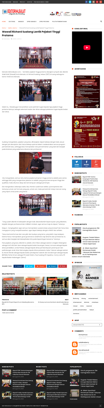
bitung (84, 298)
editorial (12, 21)
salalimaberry (84, 342)
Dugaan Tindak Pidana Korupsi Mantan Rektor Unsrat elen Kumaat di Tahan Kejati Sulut (91, 240)
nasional (89, 306)
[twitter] (90, 2)
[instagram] (93, 2)
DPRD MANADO (32, 21)
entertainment (93, 298)
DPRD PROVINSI (44, 21)
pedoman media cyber (41, 2)
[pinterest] (97, 2)
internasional (77, 302)
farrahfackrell (84, 350)
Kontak (29, 2)
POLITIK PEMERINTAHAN (59, 21)
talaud (91, 310)
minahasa (95, 302)
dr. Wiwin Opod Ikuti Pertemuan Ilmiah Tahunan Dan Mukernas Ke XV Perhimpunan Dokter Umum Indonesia (86, 252)
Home (4, 21)
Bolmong (76, 298)
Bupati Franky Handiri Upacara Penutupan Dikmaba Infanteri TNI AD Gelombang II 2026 (57, 288)
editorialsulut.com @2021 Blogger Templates (17, 406)
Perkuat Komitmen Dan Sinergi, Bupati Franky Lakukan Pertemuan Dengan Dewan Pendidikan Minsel (34, 287)
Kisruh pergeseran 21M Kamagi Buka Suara (91, 229)
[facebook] (86, 2)
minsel (75, 306)
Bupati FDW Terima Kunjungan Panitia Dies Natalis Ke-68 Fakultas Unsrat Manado (12, 288)
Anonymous (83, 335)
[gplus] (100, 2)
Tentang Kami (6, 2)
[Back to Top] (100, 405)
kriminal (86, 302)
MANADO (21, 21)
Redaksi (15, 2)
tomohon (76, 313)
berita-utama (12, 28)
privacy (22, 2)
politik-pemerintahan (80, 310)
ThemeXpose (44, 406)
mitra (82, 306)
